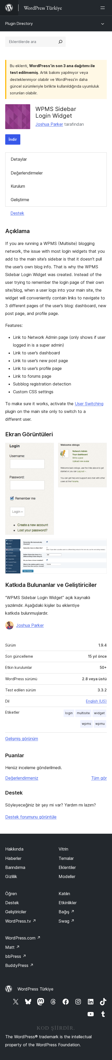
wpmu (100, 724)
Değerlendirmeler (27, 173)
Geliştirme (20, 199)
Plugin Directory (19, 23)
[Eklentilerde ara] (60, 42)
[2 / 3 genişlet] (99, 449)
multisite (83, 713)
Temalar (66, 858)
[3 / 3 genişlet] (99, 546)
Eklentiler (67, 867)
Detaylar (19, 159)
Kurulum (18, 186)
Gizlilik (11, 876)
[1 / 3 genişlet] (46, 449)
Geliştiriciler (15, 911)
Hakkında (14, 849)
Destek (17, 213)
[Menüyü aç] (103, 8)
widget (99, 713)
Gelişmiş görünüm (21, 738)
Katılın (64, 893)
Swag (66, 921)
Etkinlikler (68, 902)
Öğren (11, 893)
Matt (12, 947)
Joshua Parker (49, 124)
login (69, 713)
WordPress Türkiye (35, 989)
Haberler (13, 858)
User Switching (89, 403)
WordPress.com (23, 937)
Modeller (67, 876)
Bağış (66, 911)
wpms (86, 724)
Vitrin (63, 849)
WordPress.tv (20, 921)
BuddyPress (19, 965)
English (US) (96, 701)
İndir (13, 139)
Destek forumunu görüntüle (31, 816)
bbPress (15, 956)
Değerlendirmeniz (21, 778)
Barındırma (15, 867)
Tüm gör (99, 778)
